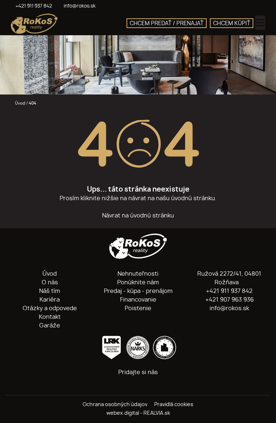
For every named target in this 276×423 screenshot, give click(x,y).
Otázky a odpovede (50, 308)
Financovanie (138, 300)
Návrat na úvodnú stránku (138, 216)
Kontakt (50, 317)
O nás (50, 282)
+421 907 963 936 (229, 300)
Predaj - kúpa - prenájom (138, 291)
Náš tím (49, 291)
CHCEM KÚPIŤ (231, 23)
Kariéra (50, 300)
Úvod (19, 103)
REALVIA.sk (156, 413)
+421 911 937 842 (228, 291)
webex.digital (122, 413)
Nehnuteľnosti (138, 274)
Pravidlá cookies (173, 404)
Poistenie (138, 308)
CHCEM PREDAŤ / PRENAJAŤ (166, 23)
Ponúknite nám (138, 282)
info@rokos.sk (228, 308)
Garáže (49, 325)
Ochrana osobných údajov (115, 404)
